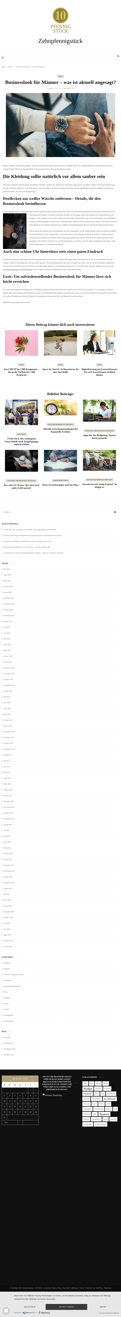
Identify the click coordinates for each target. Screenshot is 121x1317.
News (60, 76)
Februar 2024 (8, 720)
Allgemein (7, 963)
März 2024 (7, 714)
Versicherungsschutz (100, 1124)
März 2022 (7, 848)
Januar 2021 (8, 906)
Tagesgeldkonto (96, 1119)
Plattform (108, 1109)
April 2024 (7, 708)
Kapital (94, 1104)
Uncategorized (8, 1015)
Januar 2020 (8, 946)
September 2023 (9, 749)
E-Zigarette (98, 1088)
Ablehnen (29, 1307)
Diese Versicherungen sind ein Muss (60, 485)
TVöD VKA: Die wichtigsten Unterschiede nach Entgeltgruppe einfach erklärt (21, 441)
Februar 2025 (8, 656)
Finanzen (7, 969)
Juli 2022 (7, 830)
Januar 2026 (8, 592)
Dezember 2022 (9, 801)
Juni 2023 (7, 766)
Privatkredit (87, 1114)
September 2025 (9, 615)
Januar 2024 (8, 726)
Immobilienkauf (96, 1098)
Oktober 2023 (8, 743)
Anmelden (7, 1037)
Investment (87, 1104)
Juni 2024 (7, 703)
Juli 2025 (7, 627)
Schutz (95, 1114)
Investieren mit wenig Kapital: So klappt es (99, 485)
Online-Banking (98, 1109)
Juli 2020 (7, 923)
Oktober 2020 (8, 917)
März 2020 (7, 935)
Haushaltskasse (111, 1093)
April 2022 (7, 842)
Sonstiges (21, 434)
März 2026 (7, 581)
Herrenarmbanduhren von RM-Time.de (17, 269)
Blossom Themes (78, 1288)
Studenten (86, 1119)
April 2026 (7, 575)
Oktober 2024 (8, 679)
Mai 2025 (7, 639)
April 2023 (7, 778)
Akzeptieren (66, 1307)
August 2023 (8, 755)
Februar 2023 (8, 790)
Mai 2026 (7, 569)
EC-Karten (107, 1088)
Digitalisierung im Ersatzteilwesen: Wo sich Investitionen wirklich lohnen (99, 372)
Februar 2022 (8, 854)
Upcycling (113, 1119)
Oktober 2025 (8, 610)
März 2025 (7, 650)
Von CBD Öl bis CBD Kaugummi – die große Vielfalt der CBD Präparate (21, 372)
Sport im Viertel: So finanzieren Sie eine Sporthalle (60, 370)
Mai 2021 (7, 894)
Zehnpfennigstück (60, 40)
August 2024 (8, 691)
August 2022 (8, 825)
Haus (102, 1093)
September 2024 (9, 685)
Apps (91, 1083)
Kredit (108, 1104)
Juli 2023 (7, 761)
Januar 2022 (8, 859)
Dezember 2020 (9, 912)
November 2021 (9, 871)
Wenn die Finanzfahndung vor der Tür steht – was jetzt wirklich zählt (27, 547)
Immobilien (7, 980)
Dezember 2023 (9, 732)
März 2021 (7, 900)
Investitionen (110, 1099)
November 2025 (9, 604)
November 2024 (9, 674)
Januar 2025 (8, 662)
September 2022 (9, 819)
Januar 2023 (8, 796)
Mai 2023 (7, 772)
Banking (98, 1083)
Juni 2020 (7, 929)
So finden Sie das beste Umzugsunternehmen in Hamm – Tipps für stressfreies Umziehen (33, 553)
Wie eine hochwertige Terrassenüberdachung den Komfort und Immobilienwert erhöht (32, 535)
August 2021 (8, 888)
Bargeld (106, 1083)
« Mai (5, 1122)
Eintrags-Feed (8, 1043)
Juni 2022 (7, 836)
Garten (96, 1093)
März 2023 (7, 784)
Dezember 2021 (9, 865)
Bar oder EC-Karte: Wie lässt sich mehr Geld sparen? (21, 486)
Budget (88, 1088)
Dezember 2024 (9, 668)
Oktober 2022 (8, 813)
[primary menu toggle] (3, 58)
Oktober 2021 (8, 877)
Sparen (6, 1003)
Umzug (106, 1119)
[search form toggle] (118, 56)
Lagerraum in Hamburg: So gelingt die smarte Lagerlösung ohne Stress (27, 541)
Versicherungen (60, 480)
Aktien (85, 1083)
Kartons (101, 1104)
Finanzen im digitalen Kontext (99, 430)
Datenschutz (108, 1288)
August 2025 (8, 621)
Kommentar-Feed (9, 1049)
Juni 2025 (7, 633)
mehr (103, 1307)
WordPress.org (8, 1055)
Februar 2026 (8, 586)
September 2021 (9, 883)
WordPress (99, 1288)
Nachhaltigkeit (87, 1109)
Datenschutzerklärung (112, 1313)
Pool (115, 1109)
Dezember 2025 (9, 598)
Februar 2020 (8, 941)
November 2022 (9, 807)
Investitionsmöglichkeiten (60, 424)
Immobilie (86, 1098)
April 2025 (7, 645)
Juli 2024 (7, 697)
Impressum (102, 1313)
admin (51, 88)
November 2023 (9, 737)
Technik (6, 1009)
